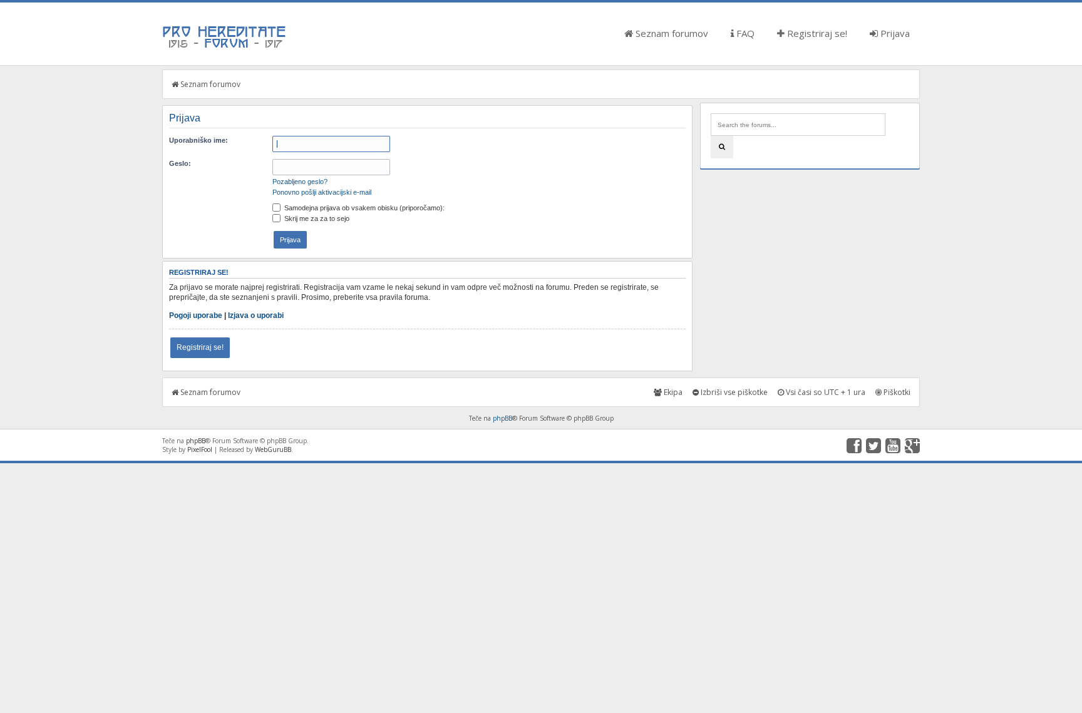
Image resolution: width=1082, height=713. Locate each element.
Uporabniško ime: (198, 140)
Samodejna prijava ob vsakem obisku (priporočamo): (363, 208)
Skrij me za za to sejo (315, 218)
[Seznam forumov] (224, 47)
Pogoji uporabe (195, 315)
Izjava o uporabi (256, 315)
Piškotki (896, 392)
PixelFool (199, 449)
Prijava (894, 33)
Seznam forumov (670, 33)
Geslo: (180, 163)
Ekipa (672, 392)
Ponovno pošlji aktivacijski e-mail (321, 192)
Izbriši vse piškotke (733, 392)
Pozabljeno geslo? (299, 181)
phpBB (502, 418)
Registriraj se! (816, 33)
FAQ (744, 33)
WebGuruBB (273, 449)
